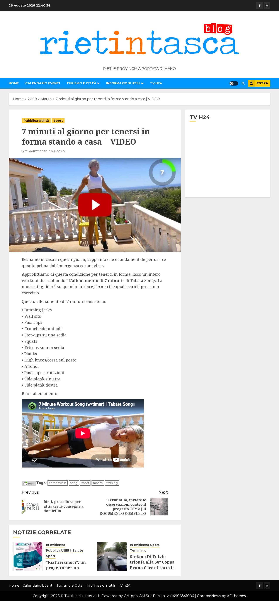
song (74, 483)
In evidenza (55, 545)
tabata (98, 483)
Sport (58, 121)
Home (14, 83)
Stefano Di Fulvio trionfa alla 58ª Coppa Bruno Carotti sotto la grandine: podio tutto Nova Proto (152, 567)
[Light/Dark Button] (234, 83)
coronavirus (57, 483)
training (112, 483)
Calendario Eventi (42, 83)
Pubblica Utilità (36, 121)
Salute (77, 550)
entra (262, 83)
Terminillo (138, 550)
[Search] (243, 83)
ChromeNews (209, 596)
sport (85, 483)
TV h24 (156, 83)
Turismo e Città (81, 83)
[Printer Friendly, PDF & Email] (29, 483)
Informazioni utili (123, 83)
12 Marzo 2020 (36, 151)
